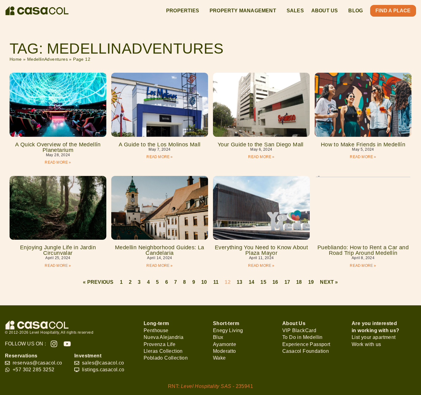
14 (251, 282)
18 (299, 282)
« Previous (98, 282)
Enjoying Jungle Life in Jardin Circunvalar (58, 250)
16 (275, 282)
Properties (182, 10)
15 (263, 282)
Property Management (243, 10)
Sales (295, 10)
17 (287, 282)
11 (216, 282)
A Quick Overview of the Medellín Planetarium (58, 147)
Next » (329, 282)
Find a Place (393, 10)
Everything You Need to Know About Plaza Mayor (261, 250)
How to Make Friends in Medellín (363, 144)
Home (16, 59)
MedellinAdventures (47, 59)
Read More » (58, 162)
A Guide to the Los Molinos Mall (159, 144)
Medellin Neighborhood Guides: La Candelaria (159, 250)
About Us (324, 10)
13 (239, 282)
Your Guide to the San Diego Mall (261, 144)
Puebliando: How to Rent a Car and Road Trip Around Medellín (363, 250)
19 (311, 282)
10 (204, 282)
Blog (355, 10)
